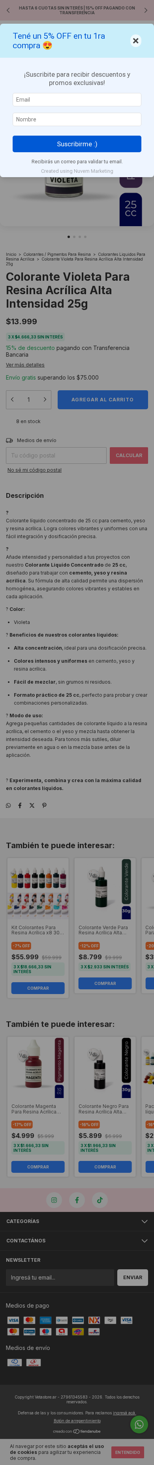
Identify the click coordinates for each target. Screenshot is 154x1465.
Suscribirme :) (77, 144)
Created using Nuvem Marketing (77, 171)
